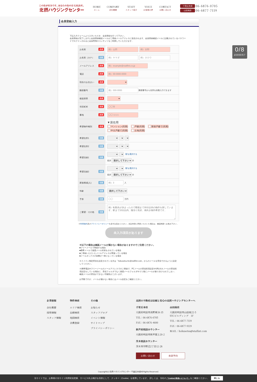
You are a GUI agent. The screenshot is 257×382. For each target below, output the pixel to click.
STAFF (131, 8)
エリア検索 (76, 307)
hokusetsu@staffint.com (193, 331)
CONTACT (165, 8)
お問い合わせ (148, 355)
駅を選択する (131, 154)
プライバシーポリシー (100, 224)
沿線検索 (74, 312)
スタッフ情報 (54, 317)
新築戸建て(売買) (160, 126)
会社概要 (51, 307)
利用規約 (83, 224)
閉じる (217, 378)
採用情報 (51, 312)
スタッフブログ (99, 312)
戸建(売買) (139, 126)
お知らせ (95, 307)
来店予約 (173, 355)
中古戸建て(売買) (119, 130)
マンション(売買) (119, 126)
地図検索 (74, 317)
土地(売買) (139, 130)
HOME (97, 8)
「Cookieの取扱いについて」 (178, 378)
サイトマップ (98, 323)
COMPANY (113, 8)
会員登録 (74, 323)
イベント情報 (98, 317)
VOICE (148, 8)
